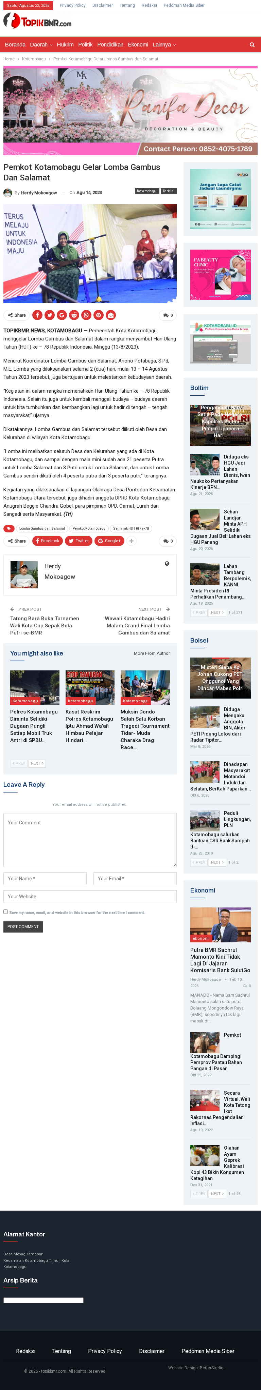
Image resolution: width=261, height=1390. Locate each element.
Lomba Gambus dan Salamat (42, 528)
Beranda (15, 44)
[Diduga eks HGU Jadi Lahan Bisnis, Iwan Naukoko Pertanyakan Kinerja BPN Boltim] (205, 464)
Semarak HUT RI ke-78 (131, 528)
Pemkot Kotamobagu (89, 528)
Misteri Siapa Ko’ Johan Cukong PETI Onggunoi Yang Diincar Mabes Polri (220, 677)
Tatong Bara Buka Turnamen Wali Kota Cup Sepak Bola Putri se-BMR (44, 625)
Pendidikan (110, 44)
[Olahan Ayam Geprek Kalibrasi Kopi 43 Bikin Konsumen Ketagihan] (205, 1156)
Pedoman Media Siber (184, 5)
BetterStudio (211, 1368)
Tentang (127, 5)
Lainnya (162, 44)
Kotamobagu (147, 191)
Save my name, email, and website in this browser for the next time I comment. (77, 913)
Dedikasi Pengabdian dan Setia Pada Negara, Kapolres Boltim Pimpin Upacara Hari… (220, 417)
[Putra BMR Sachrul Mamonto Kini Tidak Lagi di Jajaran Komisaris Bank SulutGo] (220, 924)
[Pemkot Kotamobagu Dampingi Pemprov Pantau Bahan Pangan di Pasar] (205, 1043)
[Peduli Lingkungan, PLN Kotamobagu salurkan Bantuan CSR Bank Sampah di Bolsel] (205, 821)
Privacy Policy (73, 5)
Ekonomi (138, 44)
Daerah (39, 44)
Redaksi (149, 5)
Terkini (169, 191)
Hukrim (65, 44)
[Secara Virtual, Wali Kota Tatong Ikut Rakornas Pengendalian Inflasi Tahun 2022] (205, 1101)
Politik (85, 44)
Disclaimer (102, 5)
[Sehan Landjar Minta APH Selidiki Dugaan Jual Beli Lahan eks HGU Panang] (205, 519)
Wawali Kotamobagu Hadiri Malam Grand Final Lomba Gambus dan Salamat (137, 625)
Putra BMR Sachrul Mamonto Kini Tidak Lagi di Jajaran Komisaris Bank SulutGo (220, 960)
